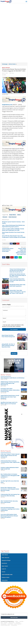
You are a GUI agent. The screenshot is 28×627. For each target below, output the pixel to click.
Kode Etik (21, 621)
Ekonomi (8, 67)
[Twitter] (14, 243)
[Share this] (4, 257)
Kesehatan (4, 563)
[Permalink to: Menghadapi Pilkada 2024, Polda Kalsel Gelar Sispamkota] (5, 286)
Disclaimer (18, 622)
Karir (2, 622)
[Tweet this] (8, 257)
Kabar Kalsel (5, 566)
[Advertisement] (14, 18)
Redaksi (5, 622)
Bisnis (3, 67)
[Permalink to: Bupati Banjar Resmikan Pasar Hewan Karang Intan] (22, 337)
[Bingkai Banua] (6, 1)
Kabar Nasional (12, 217)
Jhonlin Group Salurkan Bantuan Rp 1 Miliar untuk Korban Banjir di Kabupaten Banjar (18, 275)
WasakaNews (14, 625)
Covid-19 (4, 569)
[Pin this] (12, 257)
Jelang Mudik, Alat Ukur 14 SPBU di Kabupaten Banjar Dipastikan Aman (8, 345)
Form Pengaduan (17, 623)
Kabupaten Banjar (6, 560)
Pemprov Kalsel (5, 577)
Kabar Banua (5, 554)
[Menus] (26, 1)
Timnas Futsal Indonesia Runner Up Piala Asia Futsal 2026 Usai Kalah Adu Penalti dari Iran (17, 270)
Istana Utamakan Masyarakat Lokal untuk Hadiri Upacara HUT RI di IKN (17, 280)
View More (14, 353)
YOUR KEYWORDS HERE (7, 574)
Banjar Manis (12, 214)
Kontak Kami (10, 623)
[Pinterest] (17, 243)
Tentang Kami (3, 623)
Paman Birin (5, 580)
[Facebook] (11, 243)
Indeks (16, 621)
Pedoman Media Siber (5, 625)
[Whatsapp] (20, 257)
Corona (3, 571)
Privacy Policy (11, 622)
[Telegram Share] (16, 257)
